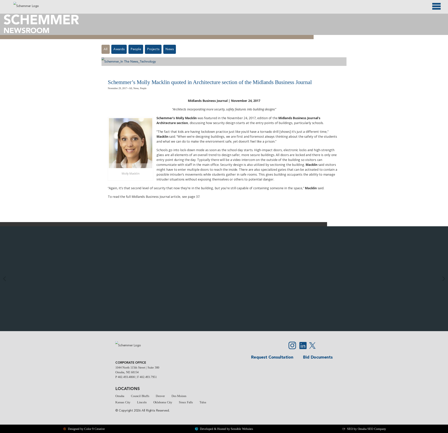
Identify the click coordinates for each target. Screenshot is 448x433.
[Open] (436, 6)
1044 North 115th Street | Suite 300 (137, 367)
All (106, 49)
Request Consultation (272, 357)
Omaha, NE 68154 (127, 372)
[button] (4, 278)
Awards (119, 49)
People (136, 49)
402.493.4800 (126, 377)
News (169, 49)
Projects (153, 49)
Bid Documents (317, 357)
